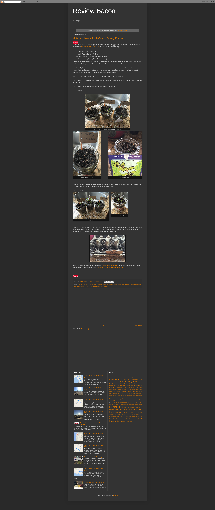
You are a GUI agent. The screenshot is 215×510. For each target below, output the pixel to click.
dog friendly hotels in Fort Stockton (125, 387)
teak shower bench (121, 418)
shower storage (138, 414)
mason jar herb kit (130, 284)
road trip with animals (126, 409)
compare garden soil (136, 377)
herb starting (139, 393)
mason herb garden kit (130, 400)
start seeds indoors (102, 286)
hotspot (121, 397)
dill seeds (88, 284)
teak (114, 418)
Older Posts (138, 326)
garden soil (126, 393)
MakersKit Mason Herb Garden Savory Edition (98, 38)
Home (103, 326)
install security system (131, 399)
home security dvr (134, 395)
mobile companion (121, 404)
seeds (123, 414)
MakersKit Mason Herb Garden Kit (94, 482)
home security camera (123, 395)
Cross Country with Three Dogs (93, 457)
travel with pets (116, 421)
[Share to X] (109, 282)
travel (139, 418)
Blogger (115, 495)
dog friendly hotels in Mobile (127, 389)
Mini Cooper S (132, 402)
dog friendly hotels (129, 381)
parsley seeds (138, 404)
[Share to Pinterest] (113, 282)
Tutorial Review (128, 421)
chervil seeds (81, 284)
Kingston (140, 399)
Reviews (111, 409)
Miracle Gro (139, 402)
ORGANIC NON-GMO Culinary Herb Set (110, 267)
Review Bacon (94, 11)
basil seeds (119, 375)
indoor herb (95, 284)
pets (121, 407)
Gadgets (120, 393)
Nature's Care (130, 404)
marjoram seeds (119, 284)
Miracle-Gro (112, 404)
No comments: (97, 281)
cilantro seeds (125, 377)
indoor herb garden (103, 284)
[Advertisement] (107, 306)
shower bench (129, 414)
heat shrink (132, 393)
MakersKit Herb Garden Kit (90, 47)
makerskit (112, 284)
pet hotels (114, 407)
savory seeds (85, 286)
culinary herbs (126, 379)
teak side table (132, 418)
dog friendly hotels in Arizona (132, 383)
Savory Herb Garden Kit (109, 265)
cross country (115, 379)
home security (113, 395)
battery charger (127, 375)
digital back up (135, 379)
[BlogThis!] (107, 282)
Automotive (112, 375)
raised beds (135, 407)
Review (140, 407)
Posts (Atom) (85, 329)
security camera (134, 412)
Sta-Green (123, 416)
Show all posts (123, 30)
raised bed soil (128, 407)
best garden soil (135, 375)
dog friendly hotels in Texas (127, 391)
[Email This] (105, 282)
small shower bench (114, 416)
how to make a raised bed (131, 397)
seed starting (93, 286)
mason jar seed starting (120, 402)
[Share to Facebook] (111, 282)
